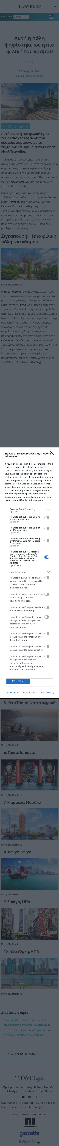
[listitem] (29, 510)
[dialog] (29, 573)
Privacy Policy (47, 692)
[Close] (53, 454)
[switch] (46, 517)
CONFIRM (18, 681)
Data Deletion (11, 692)
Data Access (29, 692)
